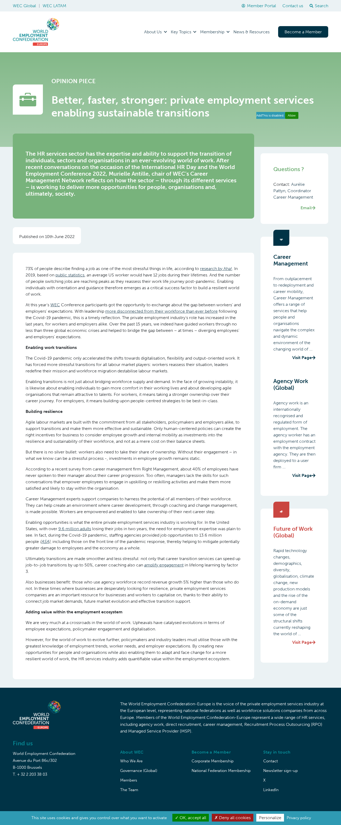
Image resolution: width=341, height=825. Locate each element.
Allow (292, 115)
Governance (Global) (138, 770)
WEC (55, 304)
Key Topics (181, 31)
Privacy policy (299, 817)
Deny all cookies (234, 817)
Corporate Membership (213, 761)
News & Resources (251, 31)
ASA (45, 541)
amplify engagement (164, 565)
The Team (129, 789)
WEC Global (24, 5)
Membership (212, 31)
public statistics (69, 274)
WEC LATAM (54, 5)
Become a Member (303, 31)
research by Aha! (216, 268)
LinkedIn (271, 789)
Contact (270, 761)
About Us (153, 31)
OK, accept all (192, 817)
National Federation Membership (221, 770)
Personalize (270, 817)
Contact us (292, 5)
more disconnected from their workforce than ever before (161, 311)
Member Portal (261, 5)
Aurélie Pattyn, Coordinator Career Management (293, 196)
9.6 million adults (74, 528)
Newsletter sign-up (280, 770)
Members (128, 780)
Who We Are (131, 761)
